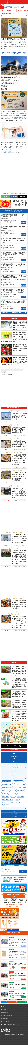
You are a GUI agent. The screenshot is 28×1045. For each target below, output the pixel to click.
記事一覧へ (14, 193)
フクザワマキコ (10, 374)
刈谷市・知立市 (20, 796)
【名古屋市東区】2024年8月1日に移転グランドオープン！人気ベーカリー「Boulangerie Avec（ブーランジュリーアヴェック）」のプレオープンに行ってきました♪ (19, 622)
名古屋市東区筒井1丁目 (6, 370)
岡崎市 (17, 799)
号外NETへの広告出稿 (7, 1015)
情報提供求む (5, 1012)
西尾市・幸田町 (5, 802)
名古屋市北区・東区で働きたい (13, 210)
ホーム (3, 1006)
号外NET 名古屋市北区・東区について (10, 1024)
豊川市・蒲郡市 (15, 802)
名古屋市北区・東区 (18, 781)
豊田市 (13, 796)
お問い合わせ (5, 1018)
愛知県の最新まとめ (6, 781)
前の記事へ (6, 193)
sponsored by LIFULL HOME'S (14, 934)
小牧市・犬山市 (20, 790)
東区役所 (3, 372)
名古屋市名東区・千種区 (20, 784)
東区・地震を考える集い (18, 370)
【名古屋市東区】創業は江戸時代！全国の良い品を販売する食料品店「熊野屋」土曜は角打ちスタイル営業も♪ (19, 604)
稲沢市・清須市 (5, 790)
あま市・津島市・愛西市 (20, 787)
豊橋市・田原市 (5, 805)
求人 (14, 10)
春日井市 (4, 793)
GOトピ (2, 10)
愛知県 (12, 16)
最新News (9, 10)
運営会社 (4, 1009)
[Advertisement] (14, 392)
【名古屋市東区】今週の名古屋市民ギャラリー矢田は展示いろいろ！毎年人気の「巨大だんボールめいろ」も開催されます (19, 704)
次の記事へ (22, 193)
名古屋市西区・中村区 (7, 784)
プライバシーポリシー (7, 1021)
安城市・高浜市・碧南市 (7, 799)
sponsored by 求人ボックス (14, 211)
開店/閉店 (20, 10)
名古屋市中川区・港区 (7, 787)
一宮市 (13, 790)
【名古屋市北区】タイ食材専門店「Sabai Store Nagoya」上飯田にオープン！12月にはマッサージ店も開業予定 (19, 476)
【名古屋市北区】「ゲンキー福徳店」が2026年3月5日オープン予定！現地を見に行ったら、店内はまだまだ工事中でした (19, 538)
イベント (3, 374)
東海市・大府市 (5, 796)
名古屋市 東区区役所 (8, 152)
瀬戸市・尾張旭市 (12, 793)
